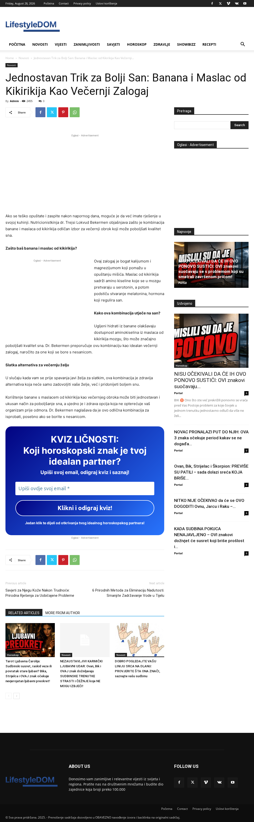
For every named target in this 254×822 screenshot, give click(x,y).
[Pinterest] (63, 112)
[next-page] (16, 696)
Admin (14, 101)
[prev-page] (8, 696)
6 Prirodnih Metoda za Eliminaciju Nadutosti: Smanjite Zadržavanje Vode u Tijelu (128, 593)
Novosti (40, 44)
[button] (243, 44)
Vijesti (61, 44)
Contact (64, 3)
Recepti (209, 44)
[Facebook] (212, 3)
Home (9, 58)
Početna (49, 3)
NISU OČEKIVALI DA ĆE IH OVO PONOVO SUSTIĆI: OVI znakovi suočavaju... (210, 380)
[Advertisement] (85, 173)
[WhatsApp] (75, 112)
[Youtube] (245, 3)
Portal (182, 283)
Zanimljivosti (87, 44)
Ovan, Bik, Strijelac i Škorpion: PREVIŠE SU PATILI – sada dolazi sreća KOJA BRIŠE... (211, 472)
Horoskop (137, 44)
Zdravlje (162, 44)
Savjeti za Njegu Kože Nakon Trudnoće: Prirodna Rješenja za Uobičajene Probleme (39, 593)
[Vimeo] (228, 3)
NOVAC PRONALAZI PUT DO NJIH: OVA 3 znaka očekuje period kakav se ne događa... (211, 437)
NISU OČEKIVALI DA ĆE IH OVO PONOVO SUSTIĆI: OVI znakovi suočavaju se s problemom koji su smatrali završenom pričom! (211, 269)
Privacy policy (82, 3)
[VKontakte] (236, 3)
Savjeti (113, 44)
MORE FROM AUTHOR (62, 613)
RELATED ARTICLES (23, 613)
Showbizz (186, 44)
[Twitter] (220, 3)
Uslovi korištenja (106, 3)
